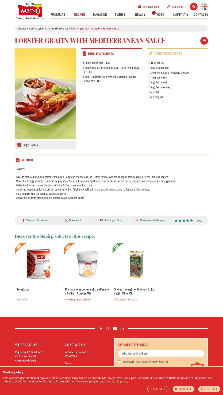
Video (160, 14)
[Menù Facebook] (101, 329)
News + (140, 14)
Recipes (80, 14)
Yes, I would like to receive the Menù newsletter (145, 361)
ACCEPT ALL (209, 389)
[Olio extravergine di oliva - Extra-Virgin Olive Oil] (136, 263)
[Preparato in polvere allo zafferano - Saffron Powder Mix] (87, 263)
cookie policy (119, 381)
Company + (180, 14)
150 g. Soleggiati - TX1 (97, 63)
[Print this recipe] (204, 41)
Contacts (201, 14)
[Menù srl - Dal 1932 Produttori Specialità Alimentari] (30, 11)
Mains (32, 28)
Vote (199, 220)
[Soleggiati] (38, 263)
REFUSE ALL (183, 389)
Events (120, 14)
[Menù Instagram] (107, 329)
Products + (59, 14)
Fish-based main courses (53, 28)
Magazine (100, 14)
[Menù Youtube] (115, 329)
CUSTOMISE (158, 389)
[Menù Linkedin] (122, 329)
